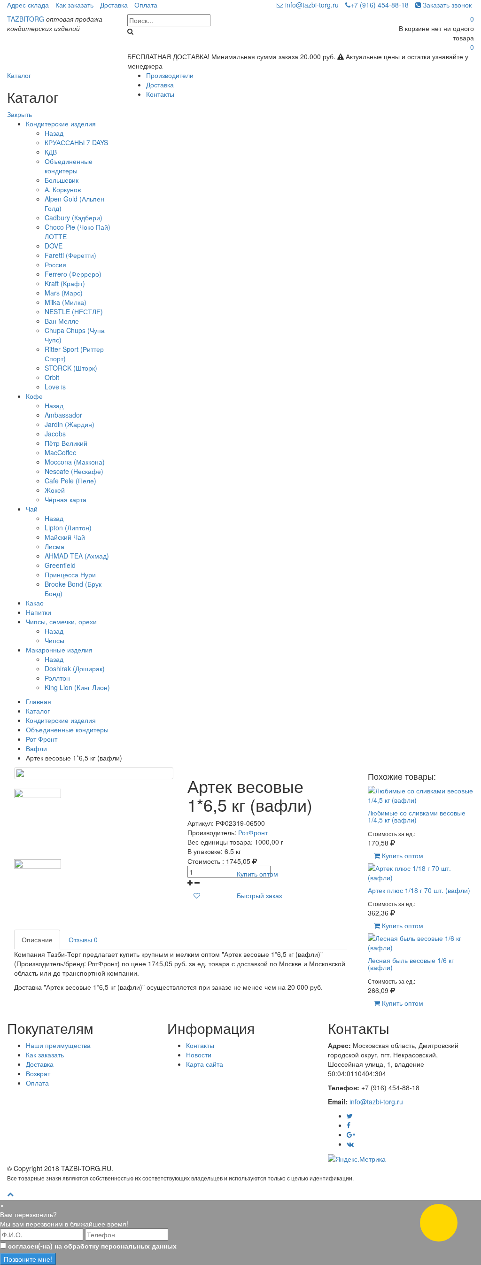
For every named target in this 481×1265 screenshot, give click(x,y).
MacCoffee (61, 452)
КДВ (51, 151)
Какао (35, 602)
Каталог (19, 75)
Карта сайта (204, 1064)
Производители (170, 75)
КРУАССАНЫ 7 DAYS (76, 142)
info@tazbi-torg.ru (311, 4)
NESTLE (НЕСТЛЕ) (74, 311)
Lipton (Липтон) (68, 527)
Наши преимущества (58, 1045)
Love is (55, 386)
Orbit (52, 377)
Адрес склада (28, 4)
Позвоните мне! (28, 1259)
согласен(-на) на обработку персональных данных (92, 1245)
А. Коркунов (63, 189)
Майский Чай (65, 537)
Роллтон (57, 678)
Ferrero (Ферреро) (73, 274)
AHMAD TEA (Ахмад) (77, 555)
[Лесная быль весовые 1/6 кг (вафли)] (421, 942)
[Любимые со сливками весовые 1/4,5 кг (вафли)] (421, 794)
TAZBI (25, 18)
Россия (55, 264)
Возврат (38, 1073)
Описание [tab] (37, 939)
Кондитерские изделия (61, 123)
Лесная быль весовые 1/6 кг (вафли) (411, 963)
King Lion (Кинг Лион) (77, 687)
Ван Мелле (62, 321)
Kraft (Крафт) (65, 283)
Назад (54, 133)
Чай (32, 508)
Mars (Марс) (64, 292)
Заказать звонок (446, 4)
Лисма (54, 546)
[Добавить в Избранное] (196, 895)
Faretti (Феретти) (70, 255)
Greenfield (60, 565)
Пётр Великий (66, 443)
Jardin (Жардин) (69, 424)
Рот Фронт (41, 739)
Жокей (55, 490)
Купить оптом (257, 873)
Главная (38, 701)
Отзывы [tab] (83, 939)
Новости (198, 1054)
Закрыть (19, 114)
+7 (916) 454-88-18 (379, 4)
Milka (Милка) (65, 302)
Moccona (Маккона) (75, 461)
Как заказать (74, 4)
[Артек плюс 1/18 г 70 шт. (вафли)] (421, 871)
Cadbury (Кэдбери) (73, 217)
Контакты (160, 94)
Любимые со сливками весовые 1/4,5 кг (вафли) (416, 816)
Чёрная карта (65, 499)
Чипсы (54, 640)
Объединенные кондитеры (69, 165)
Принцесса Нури (70, 574)
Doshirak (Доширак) (75, 668)
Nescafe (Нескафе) (74, 471)
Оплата (145, 4)
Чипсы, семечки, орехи (61, 621)
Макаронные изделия (59, 649)
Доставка (114, 4)
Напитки (38, 612)
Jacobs (55, 433)
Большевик (61, 180)
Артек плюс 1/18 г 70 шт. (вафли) (419, 890)
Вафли (36, 748)
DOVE (53, 245)
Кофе (34, 396)
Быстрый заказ (259, 895)
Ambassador (63, 414)
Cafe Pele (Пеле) (70, 480)
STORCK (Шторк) (71, 368)
